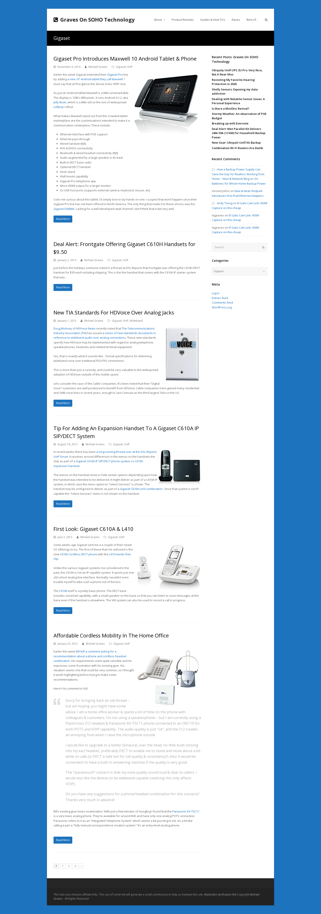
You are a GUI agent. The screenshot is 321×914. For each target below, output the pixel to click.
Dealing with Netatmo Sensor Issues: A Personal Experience (238, 101)
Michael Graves (97, 67)
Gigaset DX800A (64, 209)
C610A (63, 591)
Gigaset (121, 67)
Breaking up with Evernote (230, 123)
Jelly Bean (60, 102)
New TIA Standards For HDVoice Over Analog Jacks (114, 312)
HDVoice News (85, 328)
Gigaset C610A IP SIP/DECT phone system (103, 461)
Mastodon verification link (220, 894)
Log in (215, 293)
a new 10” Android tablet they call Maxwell (95, 79)
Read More (63, 219)
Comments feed (222, 302)
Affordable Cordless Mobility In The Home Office (111, 635)
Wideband (136, 321)
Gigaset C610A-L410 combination (141, 489)
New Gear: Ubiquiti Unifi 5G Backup (236, 142)
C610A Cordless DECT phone (78, 554)
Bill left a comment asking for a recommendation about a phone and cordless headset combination (90, 656)
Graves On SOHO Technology (97, 19)
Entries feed (220, 298)
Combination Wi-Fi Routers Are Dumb (237, 148)
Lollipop (59, 107)
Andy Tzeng (224, 203)
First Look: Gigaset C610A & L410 (93, 528)
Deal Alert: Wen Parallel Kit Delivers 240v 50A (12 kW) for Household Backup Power (238, 133)
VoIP (130, 67)
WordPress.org (222, 307)
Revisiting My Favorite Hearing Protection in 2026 (233, 82)
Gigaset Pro (115, 74)
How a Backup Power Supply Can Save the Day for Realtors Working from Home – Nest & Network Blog (238, 174)
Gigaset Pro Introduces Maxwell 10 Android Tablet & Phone (125, 58)
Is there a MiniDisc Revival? (230, 108)
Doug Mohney (63, 328)
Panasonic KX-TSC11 (185, 811)
